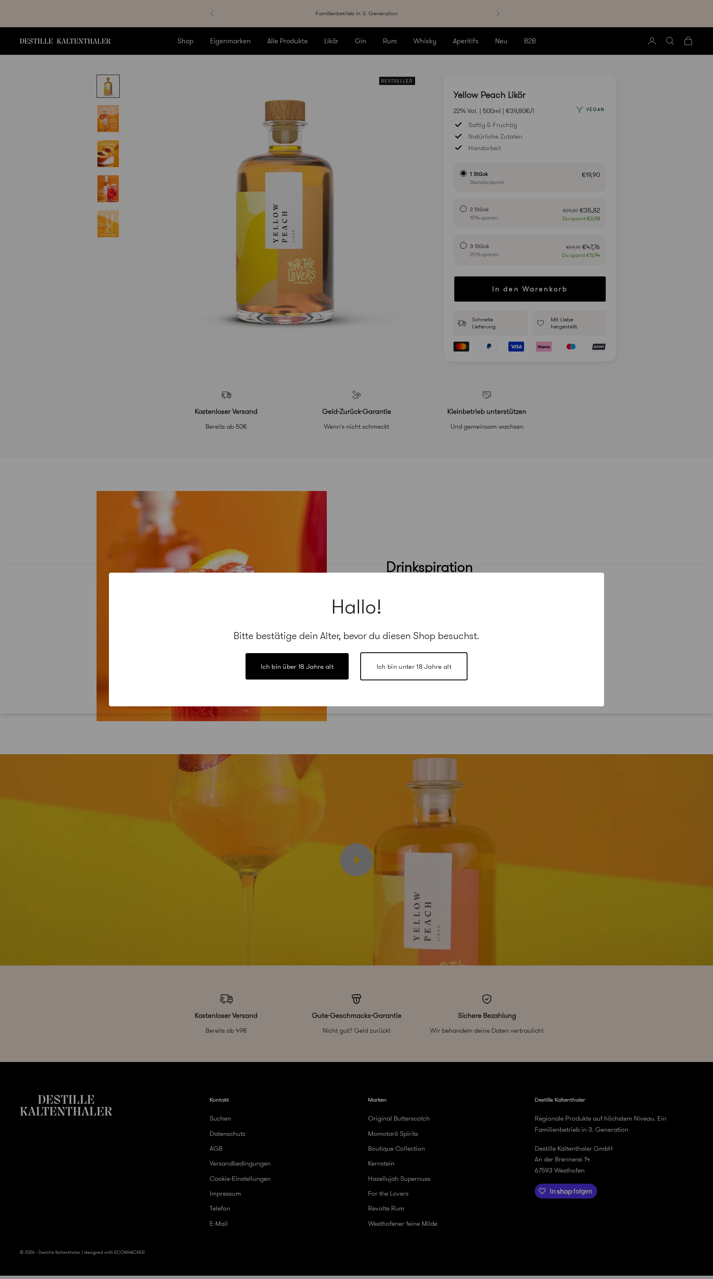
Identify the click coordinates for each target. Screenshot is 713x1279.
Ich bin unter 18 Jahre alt (414, 666)
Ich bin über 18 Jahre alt (297, 666)
